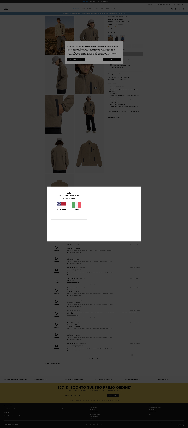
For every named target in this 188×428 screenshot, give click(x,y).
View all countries (69, 213)
